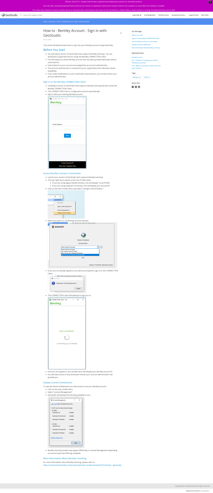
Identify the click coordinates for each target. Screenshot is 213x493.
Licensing (52, 22)
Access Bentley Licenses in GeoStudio (144, 41)
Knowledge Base (150, 15)
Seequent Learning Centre (179, 15)
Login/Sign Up (136, 15)
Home (45, 22)
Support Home (194, 15)
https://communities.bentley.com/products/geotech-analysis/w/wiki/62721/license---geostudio (82, 465)
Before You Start (137, 35)
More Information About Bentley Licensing (146, 48)
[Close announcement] (210, 2)
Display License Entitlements (141, 45)
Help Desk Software (193, 491)
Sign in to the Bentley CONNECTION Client (145, 38)
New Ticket (205, 15)
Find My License (163, 15)
